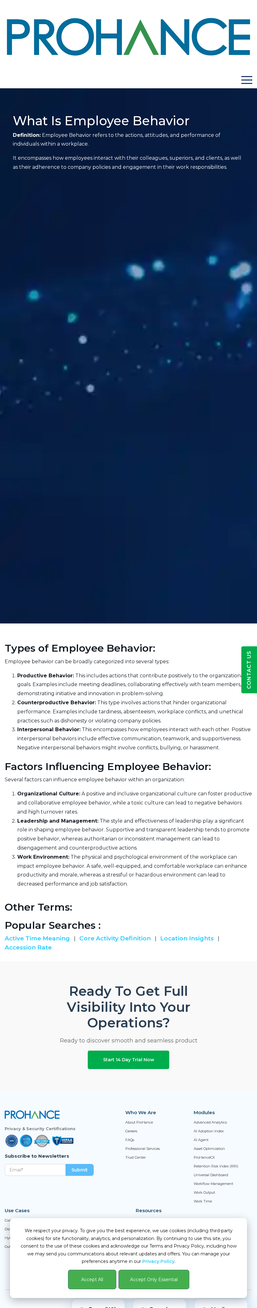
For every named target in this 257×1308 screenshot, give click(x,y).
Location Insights (187, 938)
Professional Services (142, 1148)
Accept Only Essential (154, 1279)
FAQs (129, 1140)
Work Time (203, 1201)
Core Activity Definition (115, 938)
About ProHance (139, 1122)
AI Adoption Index (209, 1131)
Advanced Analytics (210, 1122)
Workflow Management (213, 1183)
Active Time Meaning (38, 938)
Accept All (92, 1279)
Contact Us (249, 670)
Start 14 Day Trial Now (128, 1059)
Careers (131, 1131)
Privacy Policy (158, 1261)
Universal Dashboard (211, 1175)
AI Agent (201, 1140)
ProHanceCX (204, 1157)
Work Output (204, 1192)
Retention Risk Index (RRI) (216, 1166)
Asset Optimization (209, 1148)
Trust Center (135, 1157)
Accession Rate (28, 947)
